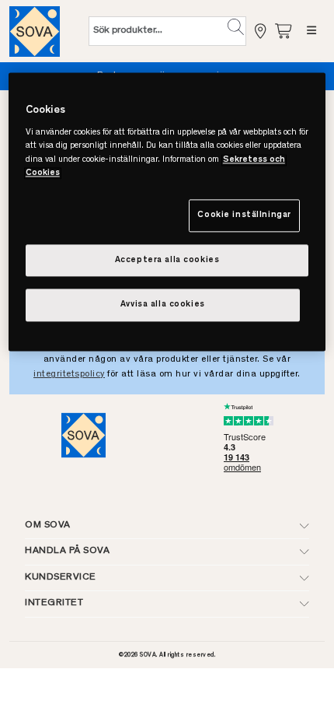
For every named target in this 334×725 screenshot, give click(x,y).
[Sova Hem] (34, 31)
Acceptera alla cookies (167, 260)
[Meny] (311, 31)
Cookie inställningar (244, 215)
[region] (167, 212)
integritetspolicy (69, 374)
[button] (235, 27)
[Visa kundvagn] (284, 30)
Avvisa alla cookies (162, 305)
